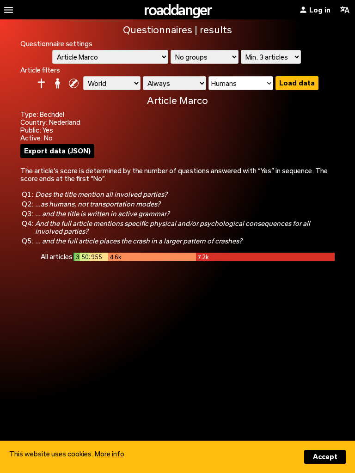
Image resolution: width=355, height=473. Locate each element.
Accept (325, 457)
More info (109, 454)
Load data (297, 83)
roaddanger (177, 9)
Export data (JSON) (57, 151)
